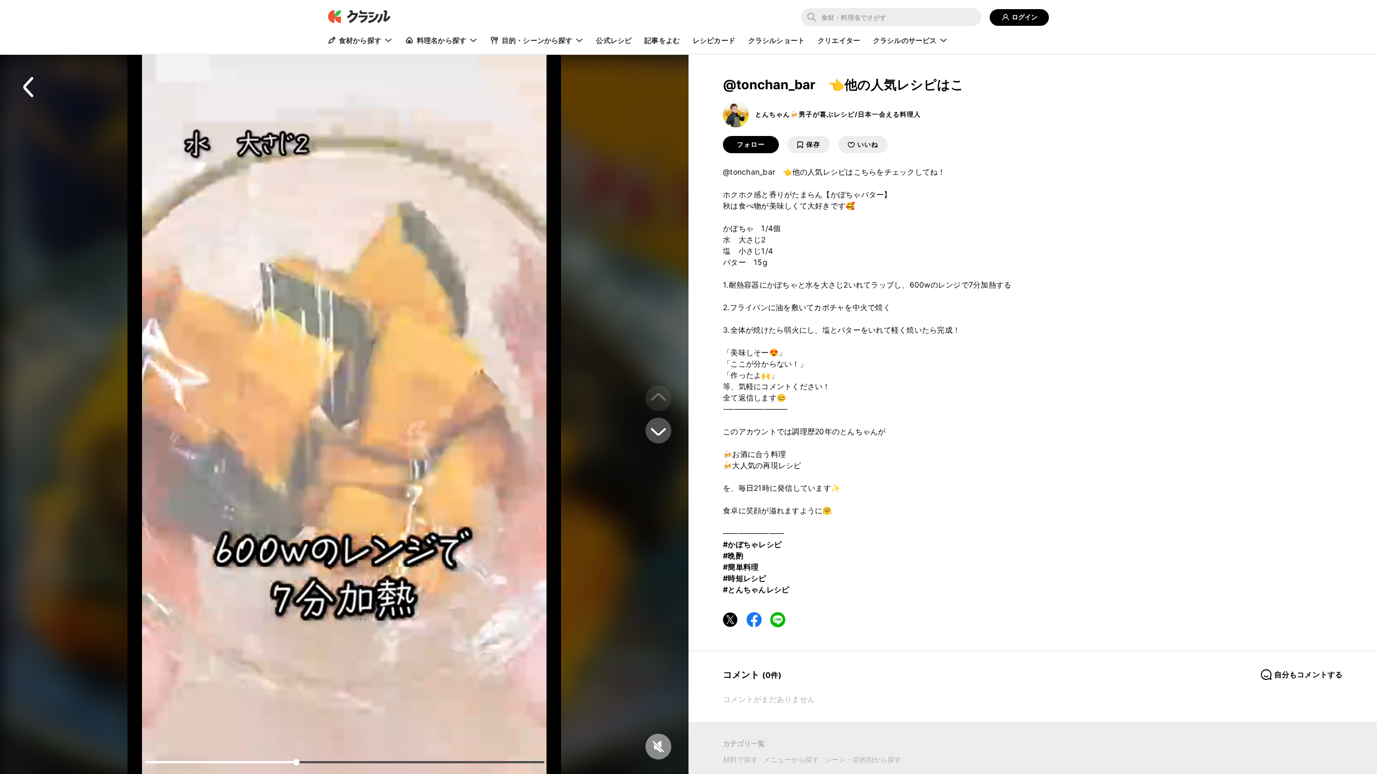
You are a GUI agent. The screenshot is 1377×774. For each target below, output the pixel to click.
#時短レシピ (744, 578)
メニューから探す (791, 759)
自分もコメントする (1308, 674)
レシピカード (714, 40)
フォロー (751, 144)
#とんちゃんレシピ (756, 589)
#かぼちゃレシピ (752, 544)
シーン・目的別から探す (863, 759)
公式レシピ (613, 40)
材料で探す (740, 759)
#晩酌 (733, 555)
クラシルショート (776, 40)
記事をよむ (662, 40)
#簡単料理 (740, 566)
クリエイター (839, 40)
